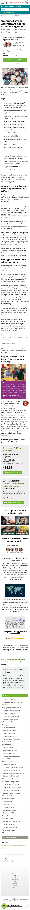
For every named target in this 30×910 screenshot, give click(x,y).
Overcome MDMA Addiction (11, 776)
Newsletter (15, 889)
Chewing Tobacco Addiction (11, 710)
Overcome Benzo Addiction (11, 770)
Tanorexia (6, 833)
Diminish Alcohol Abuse (10, 719)
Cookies (15, 887)
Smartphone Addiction (10, 813)
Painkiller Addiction (9, 796)
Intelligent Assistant (11, 12)
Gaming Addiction (8, 736)
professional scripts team (14, 552)
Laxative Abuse (8, 747)
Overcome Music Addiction (11, 784)
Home (15, 866)
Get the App (15, 891)
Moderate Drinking (8, 753)
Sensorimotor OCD (9, 804)
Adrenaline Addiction (9, 699)
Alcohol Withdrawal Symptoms (12, 702)
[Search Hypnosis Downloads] (27, 9)
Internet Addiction (8, 742)
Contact (15, 883)
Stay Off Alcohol (8, 818)
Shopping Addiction (9, 807)
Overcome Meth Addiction (11, 779)
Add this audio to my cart (13, 472)
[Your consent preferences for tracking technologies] (27, 907)
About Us (15, 869)
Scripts (15, 875)
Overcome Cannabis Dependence (13, 773)
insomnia (4, 226)
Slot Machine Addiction (10, 810)
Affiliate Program (15, 879)
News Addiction (8, 759)
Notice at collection (8, 908)
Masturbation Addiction (10, 750)
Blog (15, 877)
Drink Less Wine (8, 722)
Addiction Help (8, 696)
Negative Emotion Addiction (11, 756)
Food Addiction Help (9, 730)
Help (15, 881)
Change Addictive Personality (12, 708)
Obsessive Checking (9, 764)
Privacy (15, 885)
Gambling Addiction (9, 733)
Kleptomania (7, 745)
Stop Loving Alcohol (9, 824)
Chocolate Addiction (9, 713)
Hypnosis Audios (15, 873)
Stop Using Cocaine (9, 830)
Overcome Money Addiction (11, 782)
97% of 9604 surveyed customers (13, 660)
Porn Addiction (7, 801)
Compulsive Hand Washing (11, 716)
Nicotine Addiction (8, 762)
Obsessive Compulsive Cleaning (13, 767)
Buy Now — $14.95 (15, 60)
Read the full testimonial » (8, 346)
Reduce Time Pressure (11, 486)
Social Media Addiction (10, 816)
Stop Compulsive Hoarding (11, 821)
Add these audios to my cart (14, 502)
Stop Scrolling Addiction (10, 827)
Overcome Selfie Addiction (11, 793)
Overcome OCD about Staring (12, 787)
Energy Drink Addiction (10, 725)
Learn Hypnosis (15, 871)
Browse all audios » (9, 837)
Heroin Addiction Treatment (11, 739)
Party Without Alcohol (9, 799)
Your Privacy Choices (13, 905)
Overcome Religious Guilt (11, 790)
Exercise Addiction (9, 727)
